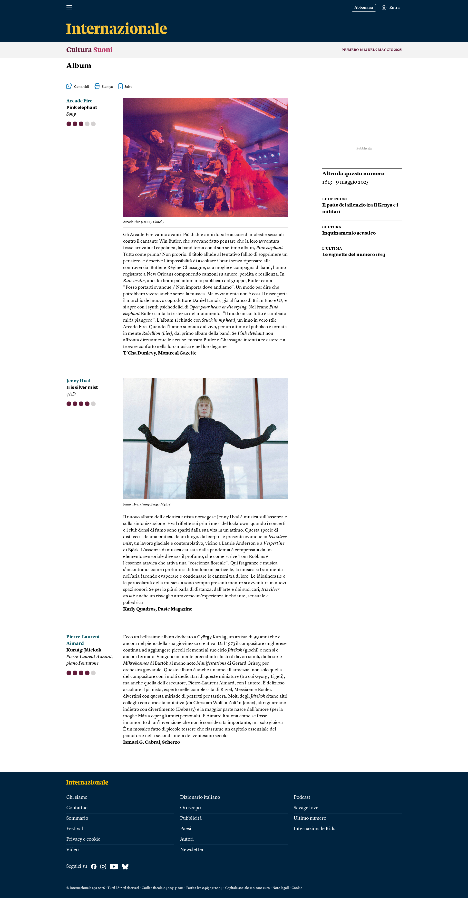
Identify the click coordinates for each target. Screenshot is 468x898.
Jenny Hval (78, 381)
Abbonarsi (363, 8)
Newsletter (192, 850)
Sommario (77, 818)
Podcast (302, 797)
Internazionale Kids (314, 829)
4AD (71, 394)
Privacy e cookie (83, 839)
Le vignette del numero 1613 (353, 255)
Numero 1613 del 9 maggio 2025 (372, 50)
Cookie (297, 888)
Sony (71, 114)
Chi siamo (77, 797)
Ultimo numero (310, 818)
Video (72, 850)
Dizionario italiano (200, 797)
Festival (74, 829)
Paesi (185, 829)
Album (78, 66)
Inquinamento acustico (349, 233)
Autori (187, 839)
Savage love (306, 808)
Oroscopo (190, 808)
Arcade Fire (79, 101)
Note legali (281, 888)
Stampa (107, 87)
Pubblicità (191, 818)
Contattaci (77, 808)
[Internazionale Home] (88, 782)
